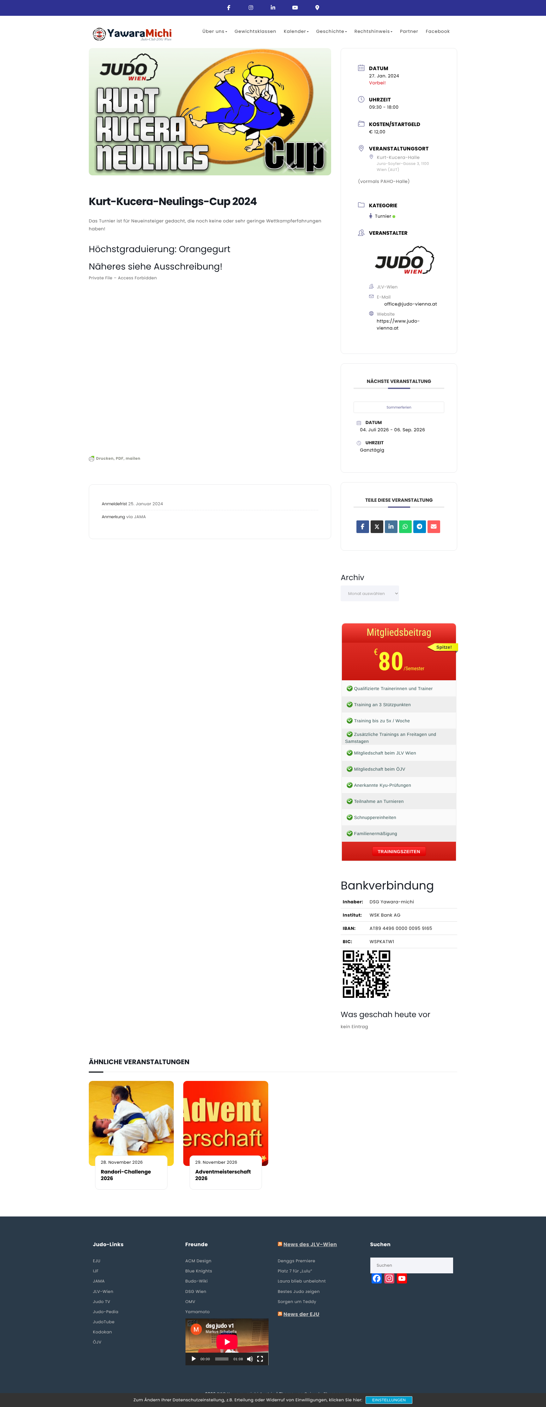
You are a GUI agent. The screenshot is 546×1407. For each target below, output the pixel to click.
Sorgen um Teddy (297, 1302)
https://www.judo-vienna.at (398, 324)
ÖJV (97, 1342)
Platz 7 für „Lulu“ (295, 1271)
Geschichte (330, 31)
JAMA (99, 1281)
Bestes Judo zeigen (299, 1292)
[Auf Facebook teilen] (362, 526)
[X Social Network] (377, 526)
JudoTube (104, 1322)
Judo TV (101, 1302)
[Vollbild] (260, 1359)
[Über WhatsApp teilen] (405, 526)
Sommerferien (399, 407)
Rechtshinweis (372, 31)
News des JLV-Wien (310, 1244)
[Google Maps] (317, 8)
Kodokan (102, 1332)
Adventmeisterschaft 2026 (223, 1175)
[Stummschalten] (250, 1359)
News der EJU (301, 1314)
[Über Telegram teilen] (419, 526)
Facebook (438, 31)
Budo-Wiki (196, 1281)
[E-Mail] (434, 526)
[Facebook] (229, 8)
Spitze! (444, 647)
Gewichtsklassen (255, 31)
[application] (227, 1342)
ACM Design (198, 1261)
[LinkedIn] (391, 526)
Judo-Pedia (105, 1312)
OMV (190, 1302)
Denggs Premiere (296, 1261)
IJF (96, 1271)
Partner (409, 31)
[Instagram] (251, 8)
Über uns (214, 31)
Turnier (383, 216)
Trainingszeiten (399, 851)
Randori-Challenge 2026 (126, 1175)
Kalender (295, 31)
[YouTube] (295, 8)
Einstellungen (389, 1400)
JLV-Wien (103, 1292)
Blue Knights (198, 1271)
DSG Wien (196, 1292)
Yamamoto (197, 1312)
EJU (96, 1261)
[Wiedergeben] (194, 1359)
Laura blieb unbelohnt (302, 1281)
